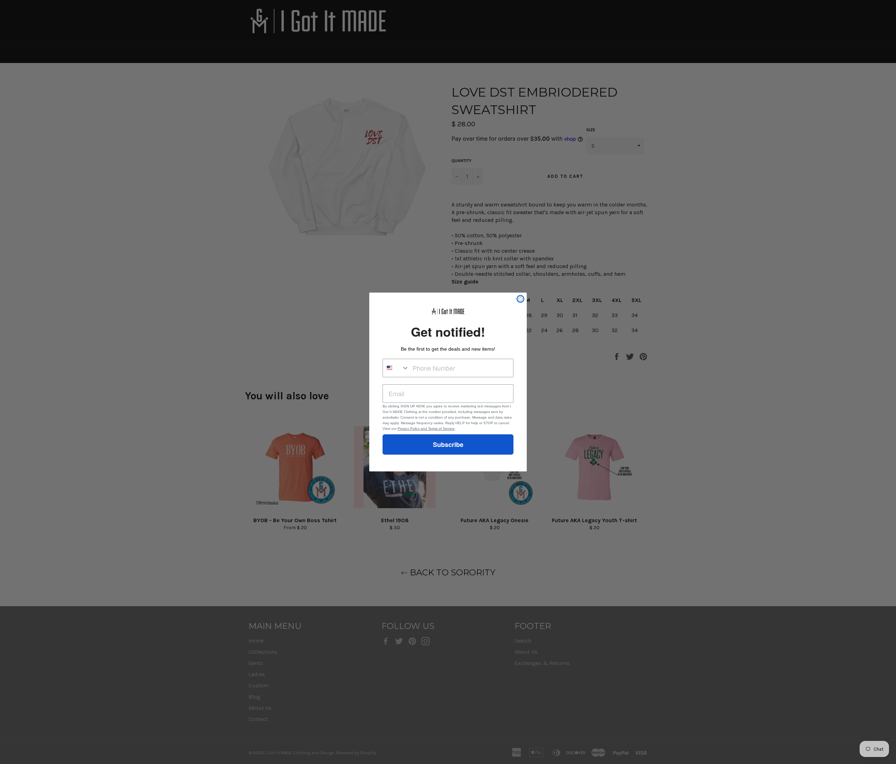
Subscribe (448, 444)
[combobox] (396, 368)
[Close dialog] (520, 298)
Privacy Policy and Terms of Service (426, 428)
